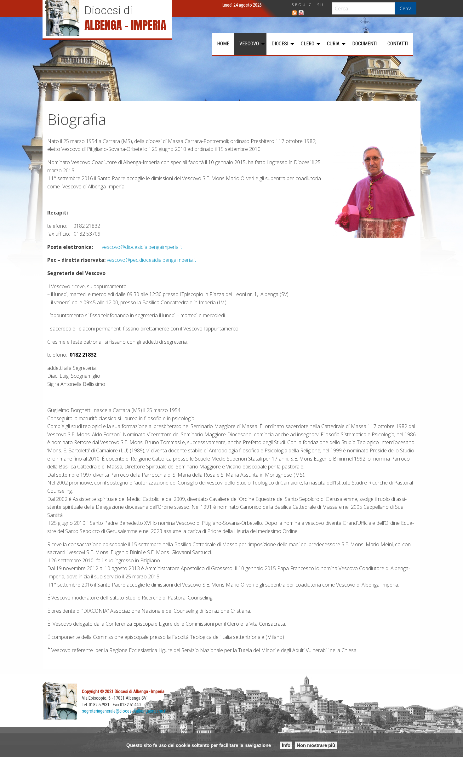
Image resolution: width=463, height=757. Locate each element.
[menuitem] (223, 44)
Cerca (406, 8)
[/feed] (294, 12)
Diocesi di (108, 10)
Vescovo (249, 44)
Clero (307, 44)
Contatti (397, 44)
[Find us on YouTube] (301, 12)
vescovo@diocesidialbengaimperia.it (142, 247)
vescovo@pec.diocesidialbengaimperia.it (151, 259)
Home (223, 44)
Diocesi (280, 44)
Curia (333, 44)
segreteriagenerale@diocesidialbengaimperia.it (124, 711)
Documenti (364, 44)
